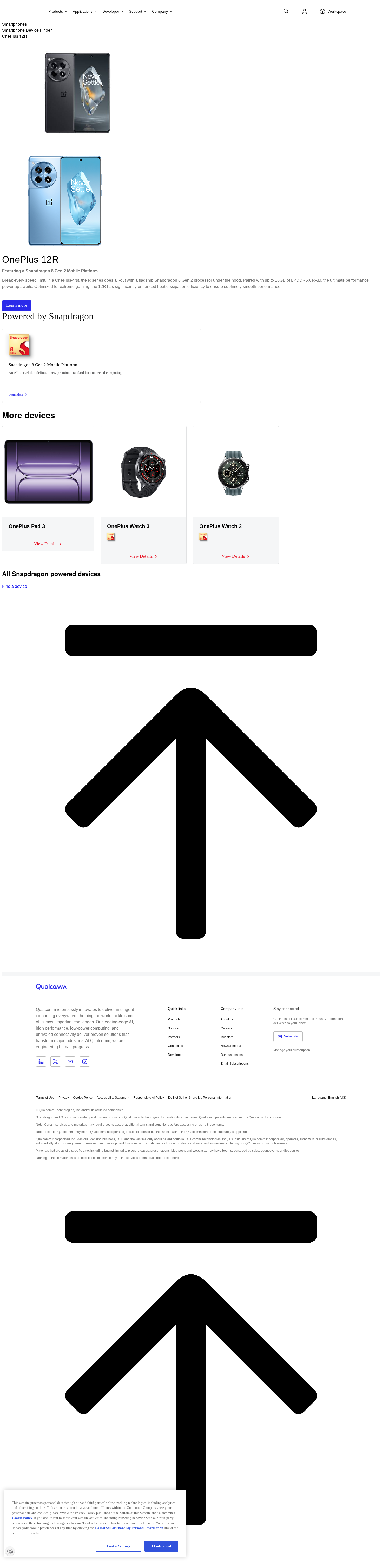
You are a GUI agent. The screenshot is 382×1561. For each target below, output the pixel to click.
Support (173, 1028)
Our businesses (232, 1055)
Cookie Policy (83, 1097)
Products (174, 1019)
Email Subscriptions (235, 1063)
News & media (231, 1046)
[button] (200, 1097)
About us (227, 1019)
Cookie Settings (118, 1546)
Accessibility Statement (113, 1097)
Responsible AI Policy (148, 1097)
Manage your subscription (291, 1050)
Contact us (175, 1046)
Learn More (16, 394)
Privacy (63, 1097)
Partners (174, 1037)
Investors (227, 1037)
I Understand (161, 1546)
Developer (175, 1055)
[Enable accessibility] (10, 1551)
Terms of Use (45, 1097)
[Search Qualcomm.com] (287, 11)
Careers (226, 1028)
